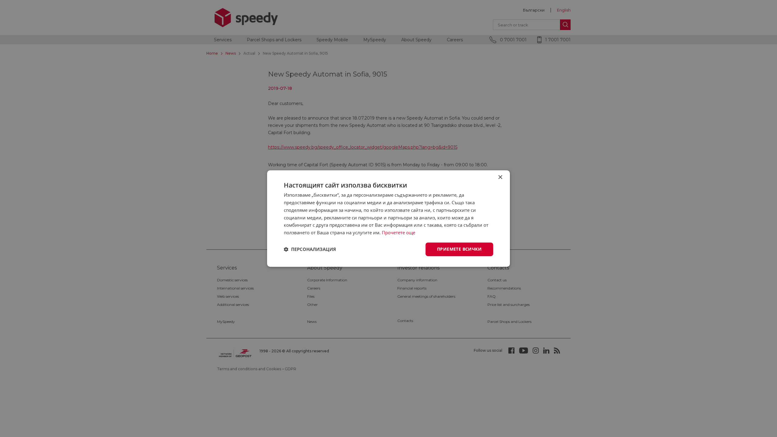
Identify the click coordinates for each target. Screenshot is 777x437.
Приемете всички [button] (459, 249)
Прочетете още (398, 232)
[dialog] (388, 218)
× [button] (500, 177)
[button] (310, 249)
